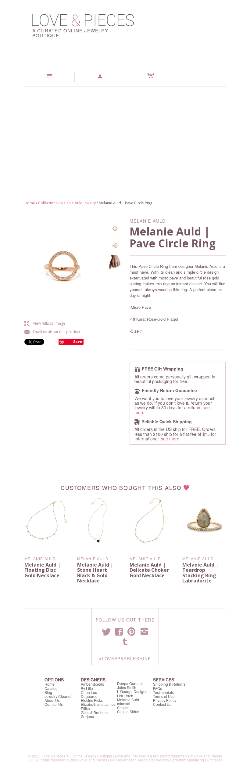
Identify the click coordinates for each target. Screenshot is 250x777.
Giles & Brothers (94, 712)
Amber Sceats (92, 684)
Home (29, 203)
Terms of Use (164, 696)
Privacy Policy (164, 700)
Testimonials (163, 692)
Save (77, 341)
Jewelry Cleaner (58, 696)
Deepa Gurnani (130, 683)
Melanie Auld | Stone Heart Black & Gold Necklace (95, 572)
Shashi (123, 707)
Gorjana (87, 716)
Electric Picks (92, 700)
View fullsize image (44, 323)
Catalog (51, 688)
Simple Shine (128, 711)
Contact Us (54, 704)
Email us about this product (52, 332)
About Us (52, 700)
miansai (123, 703)
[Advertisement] (125, 132)
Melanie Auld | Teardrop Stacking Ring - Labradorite (200, 572)
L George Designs (132, 691)
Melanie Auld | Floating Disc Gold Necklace (42, 570)
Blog (48, 692)
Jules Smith (126, 687)
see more (170, 439)
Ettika (85, 708)
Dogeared (89, 696)
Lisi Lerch (125, 695)
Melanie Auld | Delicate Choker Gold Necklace (149, 570)
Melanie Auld (40, 558)
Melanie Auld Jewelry (78, 203)
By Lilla (87, 688)
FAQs (157, 688)
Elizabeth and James (98, 704)
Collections (47, 203)
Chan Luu (89, 692)
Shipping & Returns (169, 684)
